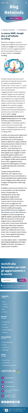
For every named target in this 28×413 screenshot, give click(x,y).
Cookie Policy (6, 362)
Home (11, 18)
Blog (17, 18)
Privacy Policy (6, 360)
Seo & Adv (5, 327)
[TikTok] (18, 402)
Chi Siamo (5, 307)
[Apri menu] (26, 2)
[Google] (5, 402)
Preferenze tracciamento (9, 365)
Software (4, 332)
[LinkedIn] (2, 402)
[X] (13, 402)
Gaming (4, 345)
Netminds (19, 409)
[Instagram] (10, 402)
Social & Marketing (7, 330)
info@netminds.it (9, 386)
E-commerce (6, 322)
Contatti (4, 312)
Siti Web (4, 324)
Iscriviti (22, 280)
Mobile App (5, 350)
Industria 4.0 (5, 347)
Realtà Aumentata (7, 342)
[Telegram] (16, 402)
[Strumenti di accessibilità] (6, 410)
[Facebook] (8, 402)
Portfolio (4, 304)
